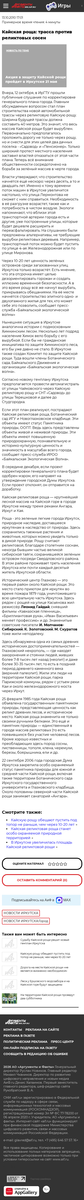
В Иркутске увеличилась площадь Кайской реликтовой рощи (39, 844)
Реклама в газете (19, 1036)
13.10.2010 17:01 (12, 18)
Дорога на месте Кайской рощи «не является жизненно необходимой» (44, 969)
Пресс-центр (62, 1042)
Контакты (12, 1030)
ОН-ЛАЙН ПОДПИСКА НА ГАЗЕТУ (30, 1048)
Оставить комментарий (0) (42, 880)
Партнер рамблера (40, 1179)
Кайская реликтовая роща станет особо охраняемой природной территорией (38, 833)
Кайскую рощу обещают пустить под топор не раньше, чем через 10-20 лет (41, 822)
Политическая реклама (25, 1042)
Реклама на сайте (42, 1030)
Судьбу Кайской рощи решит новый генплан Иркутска (44, 941)
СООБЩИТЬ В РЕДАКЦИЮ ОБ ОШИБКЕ (35, 1054)
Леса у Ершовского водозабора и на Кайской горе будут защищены (45, 983)
